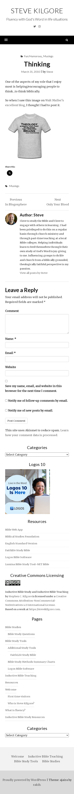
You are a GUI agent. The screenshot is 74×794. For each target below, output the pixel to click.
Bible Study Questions (21, 634)
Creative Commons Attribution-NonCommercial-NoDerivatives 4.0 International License (35, 601)
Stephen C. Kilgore (20, 596)
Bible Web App (14, 529)
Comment (12, 311)
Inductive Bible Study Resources (25, 717)
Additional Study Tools (22, 647)
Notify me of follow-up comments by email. (38, 400)
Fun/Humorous (33, 56)
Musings (48, 56)
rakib (36, 784)
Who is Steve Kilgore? (21, 703)
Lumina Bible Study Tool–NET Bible (27, 564)
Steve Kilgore (37, 11)
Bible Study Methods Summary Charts (31, 661)
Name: (10, 338)
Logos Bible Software (18, 557)
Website (10, 367)
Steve (49, 71)
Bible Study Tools (16, 641)
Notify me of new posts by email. (30, 410)
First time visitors (19, 696)
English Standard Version (21, 543)
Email (10, 353)
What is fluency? (15, 710)
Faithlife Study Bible (17, 550)
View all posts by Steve (33, 272)
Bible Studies (13, 627)
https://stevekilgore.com (44, 609)
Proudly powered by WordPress (24, 780)
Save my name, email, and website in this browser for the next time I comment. (33, 388)
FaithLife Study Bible (23, 654)
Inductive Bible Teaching (20, 675)
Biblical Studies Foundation (22, 536)
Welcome (10, 689)
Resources (11, 682)
